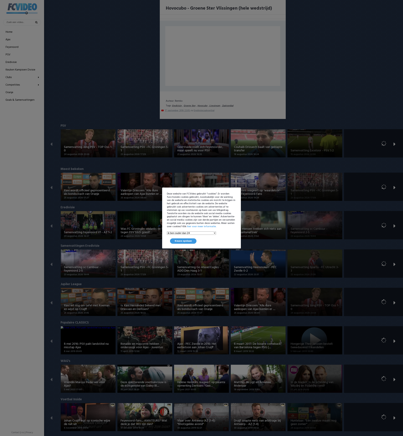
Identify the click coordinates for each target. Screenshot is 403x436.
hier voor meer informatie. (201, 227)
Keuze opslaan (183, 241)
